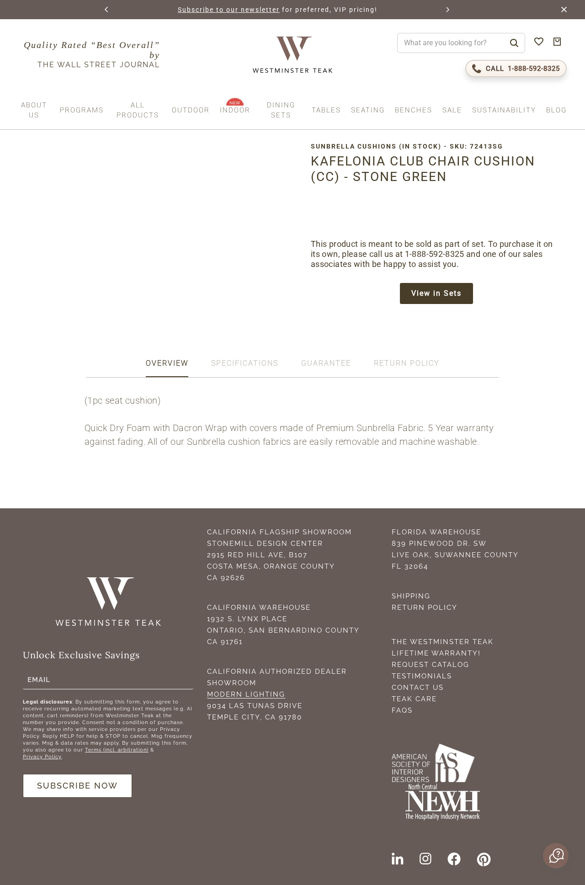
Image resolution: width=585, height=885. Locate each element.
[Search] (514, 43)
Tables (326, 110)
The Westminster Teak (443, 642)
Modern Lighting (246, 694)
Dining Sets (281, 110)
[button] (107, 9)
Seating (368, 110)
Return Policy (424, 607)
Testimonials (422, 676)
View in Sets (436, 293)
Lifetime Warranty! (436, 653)
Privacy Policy (42, 757)
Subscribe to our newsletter (229, 9)
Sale (452, 110)
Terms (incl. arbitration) (117, 750)
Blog (556, 110)
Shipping (411, 596)
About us (34, 110)
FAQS (402, 710)
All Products (138, 110)
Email (38, 679)
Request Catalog (430, 665)
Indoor (235, 110)
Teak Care (414, 699)
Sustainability (504, 110)
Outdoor (191, 110)
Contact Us (418, 687)
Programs (82, 110)
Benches (413, 110)
